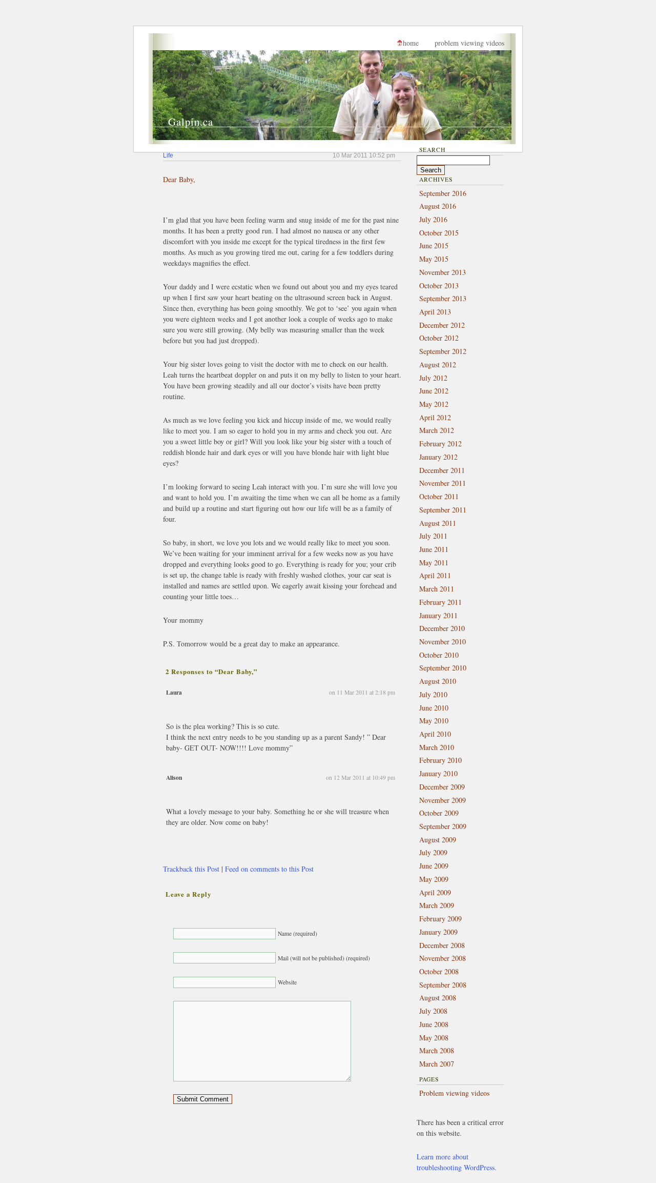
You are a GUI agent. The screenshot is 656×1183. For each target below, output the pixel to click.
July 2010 (433, 694)
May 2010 (433, 720)
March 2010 (436, 747)
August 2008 (437, 997)
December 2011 (442, 470)
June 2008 (433, 1024)
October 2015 (439, 233)
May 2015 (433, 259)
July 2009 (433, 852)
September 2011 (442, 510)
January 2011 (438, 615)
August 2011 (437, 523)
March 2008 (436, 1050)
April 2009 (435, 892)
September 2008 (442, 985)
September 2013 (442, 298)
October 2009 (439, 813)
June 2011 (433, 549)
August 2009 (437, 839)
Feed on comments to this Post (269, 869)
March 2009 (436, 905)
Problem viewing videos (469, 43)
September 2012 (442, 351)
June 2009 (433, 866)
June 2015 (433, 245)
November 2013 (442, 272)
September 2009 (442, 826)
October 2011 (439, 496)
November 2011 (442, 483)
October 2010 (439, 655)
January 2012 (438, 457)
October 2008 (439, 971)
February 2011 (440, 602)
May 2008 (433, 1037)
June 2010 (433, 708)
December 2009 (442, 787)
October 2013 (439, 285)
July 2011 (433, 536)
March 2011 (436, 589)
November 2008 (442, 958)
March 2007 (436, 1064)
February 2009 (440, 918)
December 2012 (442, 325)
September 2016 (442, 193)
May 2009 (433, 879)
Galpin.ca (190, 121)
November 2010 (442, 641)
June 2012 (433, 391)
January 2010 (438, 773)
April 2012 (435, 417)
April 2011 (435, 575)
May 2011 (433, 562)
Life (168, 155)
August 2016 (437, 206)
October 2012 (439, 338)
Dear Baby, (179, 179)
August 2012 (437, 364)
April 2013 (435, 312)
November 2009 (442, 800)
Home (411, 43)
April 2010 (435, 734)
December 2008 (442, 945)
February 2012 (440, 443)
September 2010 (442, 668)
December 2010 (442, 628)
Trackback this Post (191, 869)
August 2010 (437, 681)
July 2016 (433, 219)
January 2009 (438, 932)
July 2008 (433, 1011)
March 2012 (436, 430)
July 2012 (433, 378)
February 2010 (440, 760)
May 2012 (433, 404)
